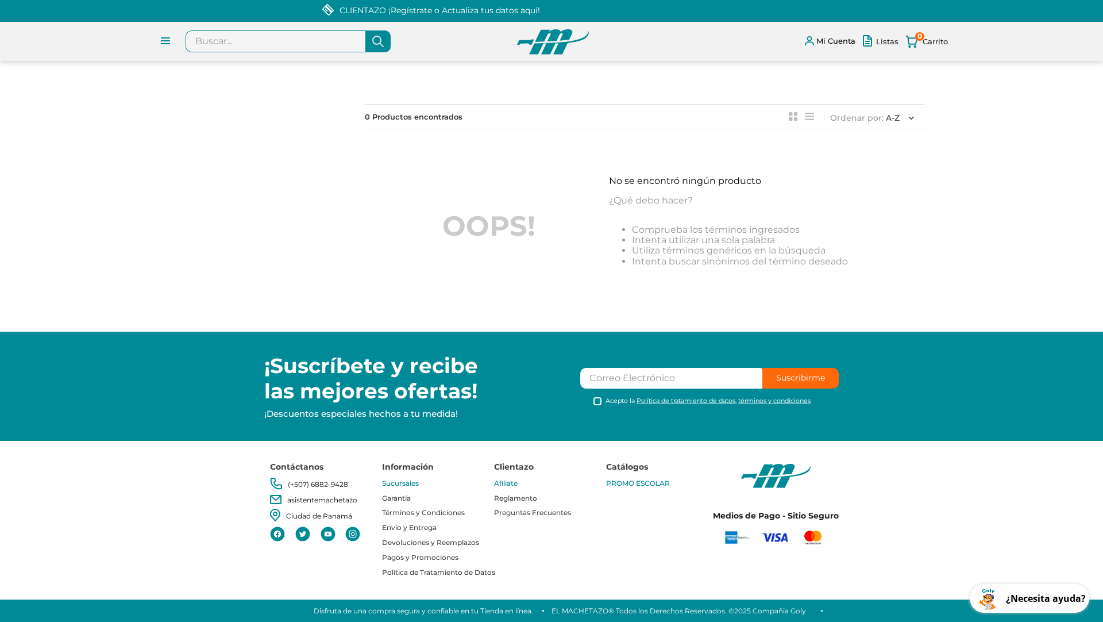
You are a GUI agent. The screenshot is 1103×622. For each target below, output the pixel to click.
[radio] (793, 116)
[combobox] (288, 41)
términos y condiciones (774, 401)
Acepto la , (708, 401)
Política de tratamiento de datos (686, 401)
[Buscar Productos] (378, 41)
